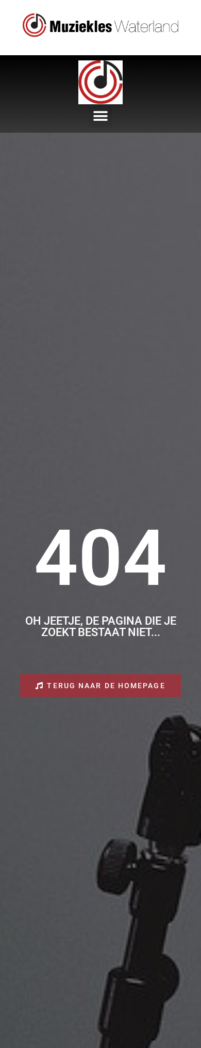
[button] (100, 116)
